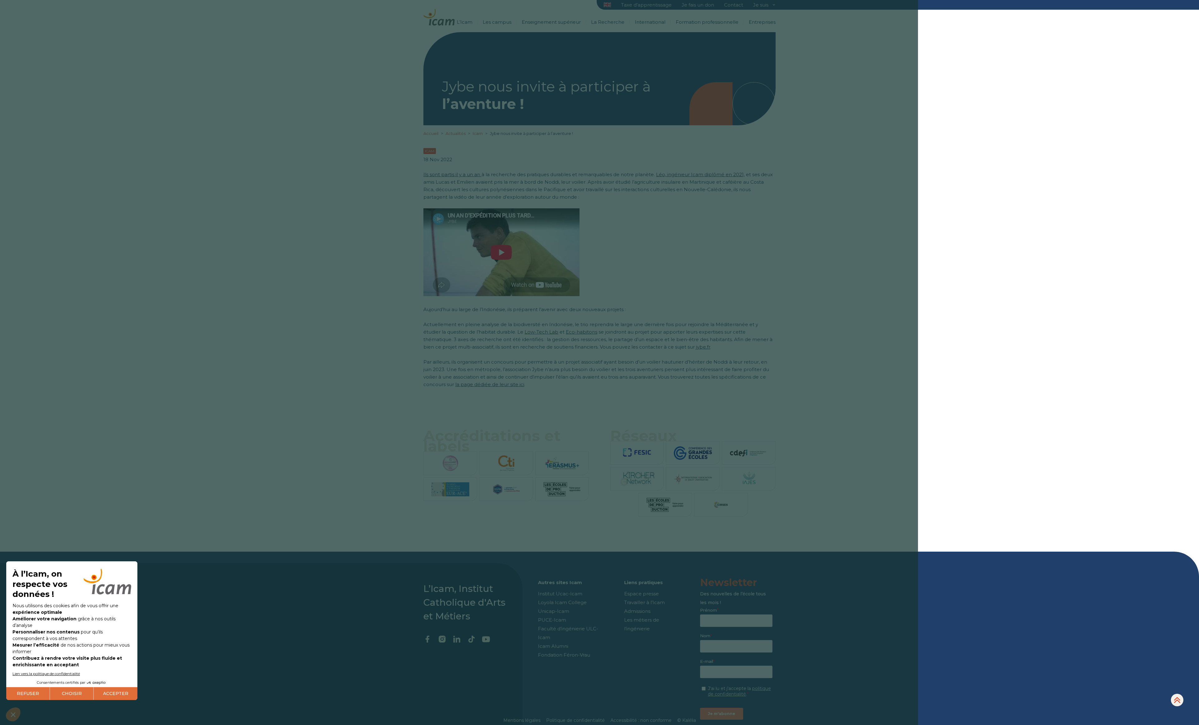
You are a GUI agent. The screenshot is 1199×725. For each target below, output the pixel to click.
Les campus (497, 22)
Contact (733, 5)
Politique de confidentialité (575, 720)
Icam (478, 133)
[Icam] (439, 16)
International (650, 22)
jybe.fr (703, 347)
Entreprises (762, 22)
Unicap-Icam (553, 611)
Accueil (431, 133)
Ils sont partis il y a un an (452, 174)
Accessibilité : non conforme (641, 720)
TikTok (471, 639)
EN (607, 5)
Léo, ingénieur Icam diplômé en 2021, (700, 174)
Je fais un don (698, 5)
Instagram (442, 639)
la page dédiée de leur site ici (489, 384)
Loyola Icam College (562, 602)
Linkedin (457, 639)
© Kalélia (686, 720)
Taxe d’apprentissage (646, 5)
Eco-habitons (581, 332)
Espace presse (641, 594)
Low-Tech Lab (541, 332)
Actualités (456, 133)
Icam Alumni (553, 646)
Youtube (486, 639)
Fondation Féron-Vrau (564, 655)
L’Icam (464, 22)
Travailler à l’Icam (644, 602)
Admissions (637, 611)
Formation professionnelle (707, 22)
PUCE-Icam (552, 620)
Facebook (427, 639)
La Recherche (607, 22)
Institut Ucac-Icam (560, 594)
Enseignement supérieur (551, 22)
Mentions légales (521, 720)
